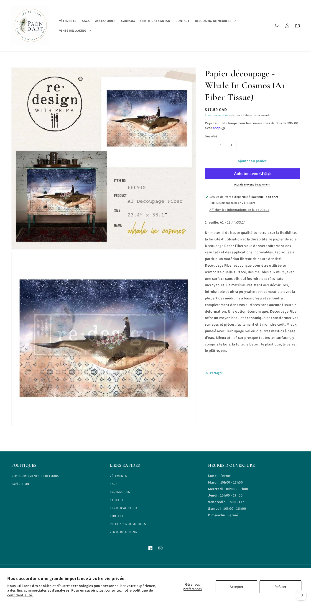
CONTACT (117, 516)
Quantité (211, 136)
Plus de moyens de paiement (252, 184)
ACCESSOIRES (120, 492)
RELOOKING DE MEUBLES (128, 524)
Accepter (236, 586)
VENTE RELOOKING (123, 532)
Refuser (280, 586)
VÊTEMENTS (118, 476)
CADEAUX (116, 500)
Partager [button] (216, 373)
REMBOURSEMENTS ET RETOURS (35, 476)
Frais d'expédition (217, 115)
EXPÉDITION (20, 484)
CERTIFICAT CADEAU (125, 508)
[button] (277, 26)
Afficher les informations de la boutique (239, 210)
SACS (113, 484)
